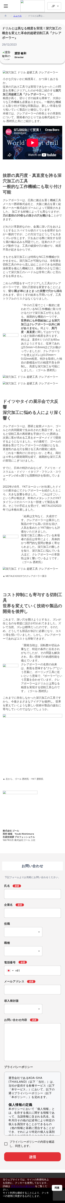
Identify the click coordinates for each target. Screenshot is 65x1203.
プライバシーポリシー (23, 1186)
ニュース (17, 15)
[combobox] (23, 932)
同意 (57, 1187)
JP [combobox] (53, 6)
